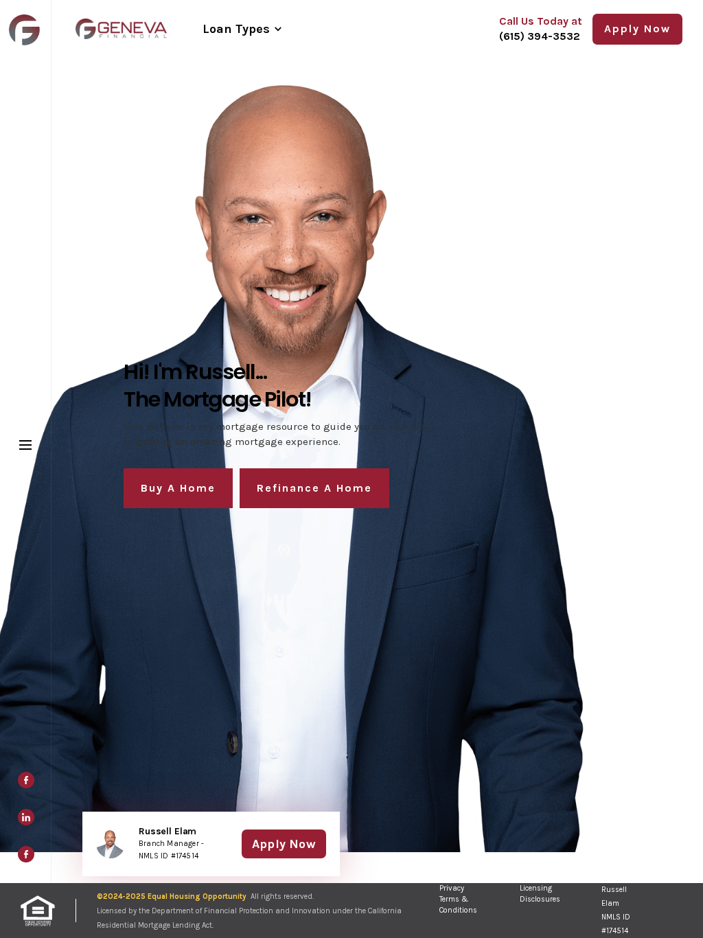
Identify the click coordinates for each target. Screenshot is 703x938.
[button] (241, 29)
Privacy (451, 888)
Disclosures (540, 899)
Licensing (536, 888)
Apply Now (284, 843)
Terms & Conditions (458, 905)
